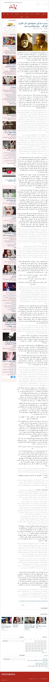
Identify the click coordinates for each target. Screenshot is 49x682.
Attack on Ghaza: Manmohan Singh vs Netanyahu (10, 66)
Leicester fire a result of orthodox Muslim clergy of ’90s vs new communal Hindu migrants (10, 95)
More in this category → (12, 102)
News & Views (13, 34)
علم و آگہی (27, 13)
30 (38, 650)
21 (32, 648)
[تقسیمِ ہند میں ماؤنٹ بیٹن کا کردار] (9, 269)
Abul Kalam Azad (23, 601)
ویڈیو (7, 13)
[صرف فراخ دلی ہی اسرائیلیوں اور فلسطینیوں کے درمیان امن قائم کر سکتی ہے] (9, 286)
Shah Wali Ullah (45, 601)
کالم (11, 13)
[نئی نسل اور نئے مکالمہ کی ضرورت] (9, 210)
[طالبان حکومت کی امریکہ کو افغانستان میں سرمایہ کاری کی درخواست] (29, 620)
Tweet (23, 605)
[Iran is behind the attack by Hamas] (9, 80)
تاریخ (32, 13)
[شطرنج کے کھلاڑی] (9, 144)
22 (35, 648)
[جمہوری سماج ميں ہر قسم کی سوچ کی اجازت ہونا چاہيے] (6, 620)
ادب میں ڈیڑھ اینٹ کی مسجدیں (10, 240)
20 (29, 648)
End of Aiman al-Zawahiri (11, 100)
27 (29, 650)
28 (32, 650)
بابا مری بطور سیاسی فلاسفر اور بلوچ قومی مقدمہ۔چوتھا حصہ (10, 324)
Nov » (46, 652)
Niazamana (8, 674)
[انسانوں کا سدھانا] (9, 109)
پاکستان (21, 16)
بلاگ (3, 13)
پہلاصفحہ (30, 624)
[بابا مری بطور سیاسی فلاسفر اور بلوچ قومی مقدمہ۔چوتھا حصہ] (9, 317)
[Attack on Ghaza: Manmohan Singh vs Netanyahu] (9, 59)
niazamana (7, 680)
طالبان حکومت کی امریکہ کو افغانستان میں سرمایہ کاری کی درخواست (29, 627)
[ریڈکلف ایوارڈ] (9, 253)
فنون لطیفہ (17, 13)
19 (26, 648)
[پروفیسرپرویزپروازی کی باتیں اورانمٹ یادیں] (9, 193)
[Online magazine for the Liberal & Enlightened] (13, 5)
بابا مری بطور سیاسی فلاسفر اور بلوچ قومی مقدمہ (10, 343)
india (27, 601)
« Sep (43, 652)
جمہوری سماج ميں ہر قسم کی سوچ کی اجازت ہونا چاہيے (6, 627)
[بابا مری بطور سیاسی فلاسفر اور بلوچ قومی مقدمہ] (9, 336)
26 (26, 650)
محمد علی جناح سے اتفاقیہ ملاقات (41, 664)
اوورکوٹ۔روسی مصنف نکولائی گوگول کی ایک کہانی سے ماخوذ (10, 132)
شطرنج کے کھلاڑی (11, 149)
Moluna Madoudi (38, 601)
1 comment (46, 28)
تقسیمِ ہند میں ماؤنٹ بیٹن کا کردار (41, 663)
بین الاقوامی (37, 13)
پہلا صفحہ (27, 16)
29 (35, 650)
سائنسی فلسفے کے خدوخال (9, 361)
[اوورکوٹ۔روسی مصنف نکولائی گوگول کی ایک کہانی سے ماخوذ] (9, 125)
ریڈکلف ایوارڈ (12, 258)
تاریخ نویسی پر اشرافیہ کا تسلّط (10, 305)
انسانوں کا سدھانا (11, 115)
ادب (21, 13)
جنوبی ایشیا (44, 13)
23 (38, 648)
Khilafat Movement (32, 601)
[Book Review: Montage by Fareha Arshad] (9, 40)
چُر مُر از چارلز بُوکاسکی (11, 244)
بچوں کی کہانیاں (12, 103)
